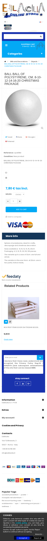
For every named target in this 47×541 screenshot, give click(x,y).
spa (16, 503)
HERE (33, 368)
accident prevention (10, 495)
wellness (5, 506)
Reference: (9, 153)
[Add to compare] (10, 322)
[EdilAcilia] (23, 10)
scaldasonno (7, 503)
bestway (27, 500)
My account (8, 417)
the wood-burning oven (11, 500)
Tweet (9, 137)
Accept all (23, 538)
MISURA (9, 194)
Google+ (31, 137)
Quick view (8, 339)
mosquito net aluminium (12, 498)
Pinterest (10, 141)
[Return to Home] (5, 61)
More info (12, 236)
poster (23, 495)
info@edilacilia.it (8, 453)
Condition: (8, 156)
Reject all (37, 538)
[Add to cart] (6, 322)
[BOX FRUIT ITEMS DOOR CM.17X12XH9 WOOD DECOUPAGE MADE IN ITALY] (23, 308)
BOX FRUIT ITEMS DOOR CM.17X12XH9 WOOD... (21, 327)
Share (19, 137)
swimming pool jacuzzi (30, 503)
